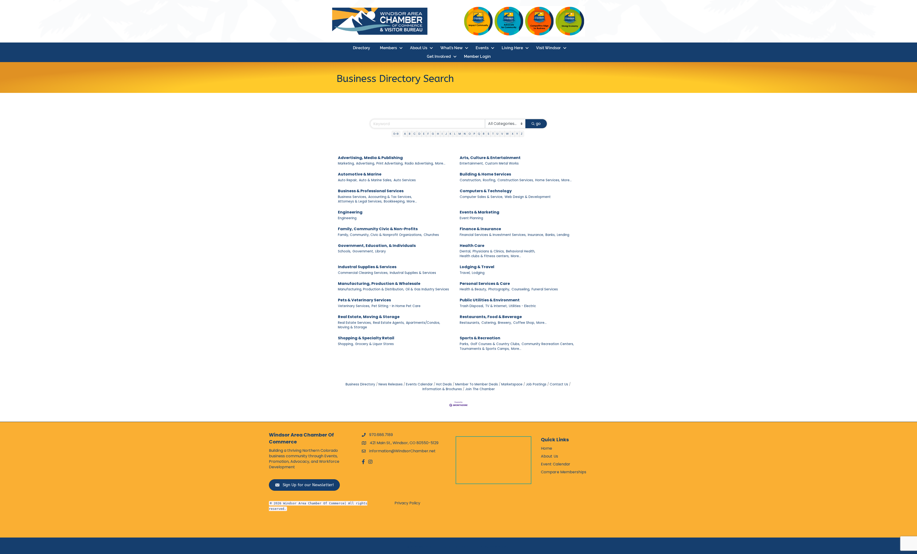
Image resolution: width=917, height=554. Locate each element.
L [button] (454, 134)
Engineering (350, 212)
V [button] (502, 134)
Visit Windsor (548, 48)
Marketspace (511, 384)
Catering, (488, 322)
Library (380, 251)
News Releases (391, 384)
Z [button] (521, 134)
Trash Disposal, (472, 306)
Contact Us (559, 384)
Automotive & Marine (359, 174)
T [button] (493, 134)
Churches (431, 235)
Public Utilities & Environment (490, 300)
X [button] (512, 134)
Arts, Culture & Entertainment (490, 157)
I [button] (442, 134)
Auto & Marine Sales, (375, 180)
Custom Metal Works (502, 163)
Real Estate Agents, (389, 322)
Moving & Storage (352, 327)
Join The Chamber (480, 389)
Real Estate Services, (355, 322)
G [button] (433, 134)
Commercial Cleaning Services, (363, 273)
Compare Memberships (563, 472)
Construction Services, (515, 180)
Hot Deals (444, 384)
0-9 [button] (396, 134)
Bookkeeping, (394, 201)
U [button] (497, 134)
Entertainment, (472, 163)
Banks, (550, 235)
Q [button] (479, 134)
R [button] (484, 134)
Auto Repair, (347, 180)
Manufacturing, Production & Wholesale (379, 283)
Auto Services (405, 180)
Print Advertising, (389, 163)
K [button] (450, 134)
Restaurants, (470, 322)
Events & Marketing (479, 212)
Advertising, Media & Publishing (370, 157)
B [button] (409, 134)
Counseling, (521, 289)
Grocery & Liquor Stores (374, 344)
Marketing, (346, 163)
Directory (361, 48)
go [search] (538, 123)
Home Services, (547, 180)
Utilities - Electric (522, 306)
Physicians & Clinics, (489, 251)
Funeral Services (545, 289)
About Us (418, 48)
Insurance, (536, 235)
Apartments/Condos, (423, 322)
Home (546, 448)
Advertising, (365, 163)
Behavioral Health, (520, 251)
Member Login (477, 56)
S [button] (488, 134)
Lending (563, 235)
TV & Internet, (496, 306)
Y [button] (517, 134)
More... (440, 163)
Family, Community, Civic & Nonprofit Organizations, (380, 235)
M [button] (459, 134)
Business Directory (360, 384)
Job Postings (536, 384)
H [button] (438, 134)
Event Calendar (555, 464)
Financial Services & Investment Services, (493, 235)
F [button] (428, 134)
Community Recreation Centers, (548, 344)
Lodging (478, 273)
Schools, (344, 251)
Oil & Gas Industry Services (427, 289)
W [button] (507, 134)
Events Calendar (419, 384)
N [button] (465, 134)
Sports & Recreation (480, 338)
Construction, (470, 180)
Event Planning (471, 218)
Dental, (465, 251)
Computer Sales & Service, (481, 197)
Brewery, (505, 322)
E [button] (424, 134)
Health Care (472, 245)
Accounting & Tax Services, (390, 197)
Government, (363, 251)
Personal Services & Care (485, 283)
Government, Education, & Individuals (377, 245)
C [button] (414, 134)
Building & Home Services (485, 174)
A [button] (405, 134)
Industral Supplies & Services (367, 267)
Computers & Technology (486, 191)
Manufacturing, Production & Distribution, (371, 289)
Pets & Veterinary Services (364, 300)
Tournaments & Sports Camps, (485, 348)
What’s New (451, 48)
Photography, (499, 289)
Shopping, (346, 344)
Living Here (512, 48)
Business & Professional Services (371, 191)
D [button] (419, 134)
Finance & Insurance (480, 229)
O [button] (470, 134)
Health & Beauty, (473, 289)
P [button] (474, 134)
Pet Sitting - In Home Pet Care (396, 306)
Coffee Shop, (524, 322)
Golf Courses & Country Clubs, (495, 344)
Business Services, (352, 197)
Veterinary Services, (354, 306)
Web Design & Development (528, 197)
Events (482, 48)
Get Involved (439, 56)
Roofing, (489, 180)
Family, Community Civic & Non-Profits (378, 229)
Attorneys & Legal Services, (360, 201)
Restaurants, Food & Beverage (491, 317)
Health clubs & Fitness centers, (484, 256)
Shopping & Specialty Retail (366, 338)
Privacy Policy (407, 503)
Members (388, 48)
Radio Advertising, (419, 163)
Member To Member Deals (476, 384)
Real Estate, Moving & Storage (369, 317)
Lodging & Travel (477, 267)
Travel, (465, 273)
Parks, (464, 344)
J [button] (446, 134)
